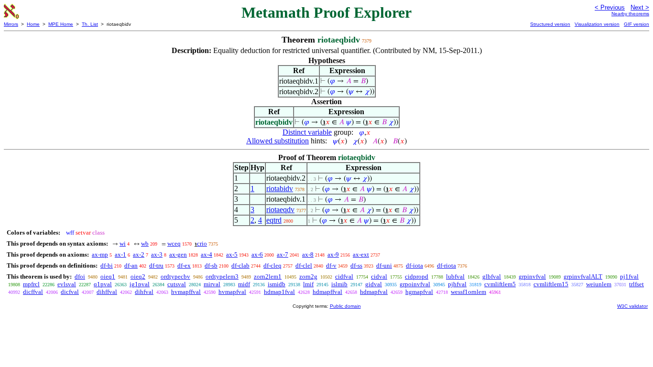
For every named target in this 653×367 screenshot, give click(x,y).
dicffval (33, 291)
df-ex (184, 265)
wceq (174, 243)
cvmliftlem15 (550, 284)
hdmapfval (374, 291)
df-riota (446, 265)
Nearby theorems (630, 13)
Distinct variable (307, 132)
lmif (308, 284)
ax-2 (138, 254)
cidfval (344, 276)
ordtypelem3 (222, 276)
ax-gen (178, 254)
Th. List (90, 24)
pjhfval (457, 284)
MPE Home (60, 24)
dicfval (70, 291)
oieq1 (107, 276)
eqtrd (274, 220)
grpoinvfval (415, 284)
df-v (331, 265)
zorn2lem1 (268, 276)
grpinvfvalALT (583, 276)
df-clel (303, 265)
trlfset (636, 284)
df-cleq (272, 265)
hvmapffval (186, 291)
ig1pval (140, 284)
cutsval (176, 284)
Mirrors (11, 24)
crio (202, 243)
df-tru (156, 265)
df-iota (414, 265)
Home (33, 24)
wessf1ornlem (468, 291)
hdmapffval (327, 291)
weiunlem (598, 284)
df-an (131, 265)
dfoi (80, 276)
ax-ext (361, 254)
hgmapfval (419, 291)
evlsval (66, 284)
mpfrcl (31, 284)
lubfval (455, 276)
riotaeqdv (280, 209)
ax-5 (232, 254)
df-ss (356, 265)
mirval (212, 284)
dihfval (144, 291)
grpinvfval (532, 276)
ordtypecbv (175, 276)
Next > (640, 7)
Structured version (550, 24)
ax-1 (120, 254)
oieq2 (138, 276)
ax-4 (206, 254)
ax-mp (100, 254)
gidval (373, 284)
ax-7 (282, 254)
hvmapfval (232, 291)
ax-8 (308, 254)
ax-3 (157, 254)
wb (145, 243)
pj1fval (629, 276)
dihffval (107, 291)
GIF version (636, 24)
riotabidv (279, 188)
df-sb (211, 265)
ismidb (276, 284)
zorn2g (308, 276)
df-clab (240, 265)
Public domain (345, 306)
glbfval (491, 276)
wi (123, 243)
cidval (379, 276)
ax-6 (257, 254)
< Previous (610, 7)
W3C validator (632, 306)
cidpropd (416, 276)
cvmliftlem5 (500, 284)
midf (244, 284)
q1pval (103, 284)
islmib (339, 284)
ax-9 (333, 254)
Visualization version (597, 24)
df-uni (384, 265)
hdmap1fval (279, 291)
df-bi (106, 265)
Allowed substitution (277, 141)
